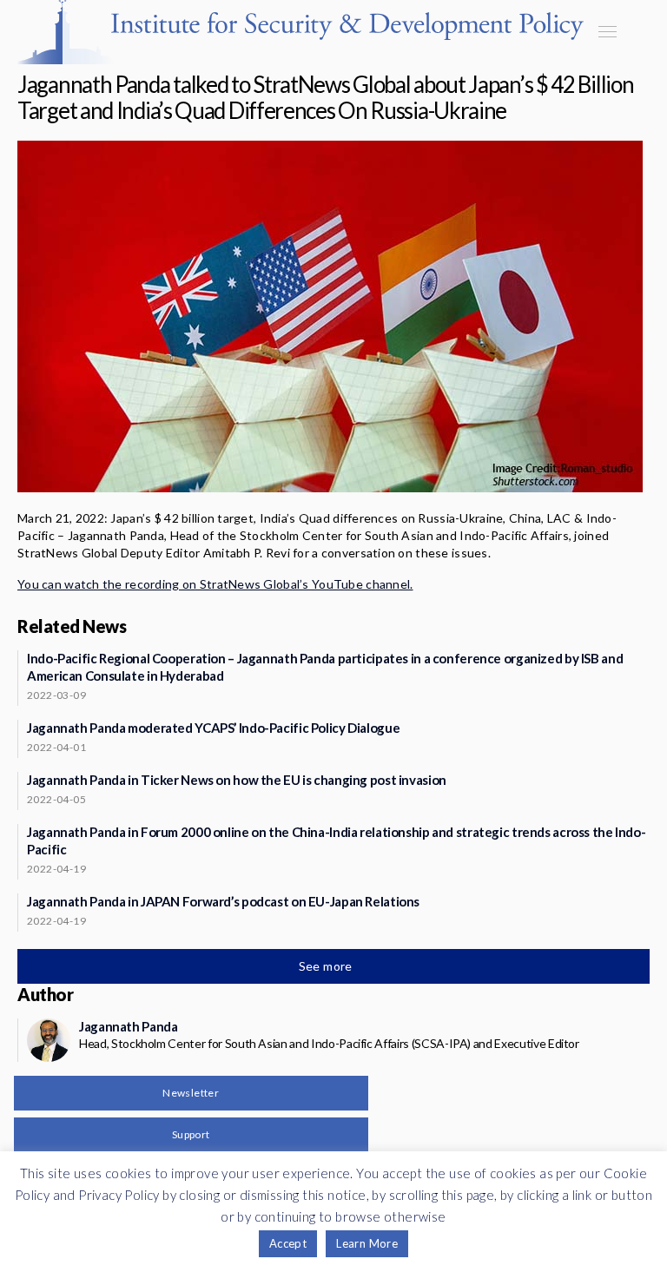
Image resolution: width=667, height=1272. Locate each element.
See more (327, 966)
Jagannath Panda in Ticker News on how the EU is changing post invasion (236, 780)
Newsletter (190, 1092)
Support (191, 1134)
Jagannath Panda (128, 1026)
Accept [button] (288, 1243)
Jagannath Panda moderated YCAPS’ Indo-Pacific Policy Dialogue (213, 727)
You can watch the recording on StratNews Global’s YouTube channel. (215, 584)
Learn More (367, 1243)
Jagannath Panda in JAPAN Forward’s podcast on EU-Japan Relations (223, 901)
